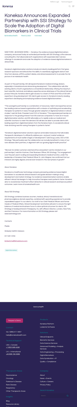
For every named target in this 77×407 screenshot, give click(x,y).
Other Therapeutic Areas (15, 391)
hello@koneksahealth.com (16, 335)
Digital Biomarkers (11, 250)
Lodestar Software (47, 327)
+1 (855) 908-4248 (13, 347)
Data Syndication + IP (48, 358)
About (42, 375)
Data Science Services (48, 343)
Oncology (9, 378)
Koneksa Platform (47, 324)
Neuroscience (11, 375)
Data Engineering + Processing (52, 352)
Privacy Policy (45, 385)
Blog (7, 401)
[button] (73, 6)
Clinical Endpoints (46, 337)
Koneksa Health (12, 35)
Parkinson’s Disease (14, 381)
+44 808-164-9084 (13, 354)
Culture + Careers (46, 381)
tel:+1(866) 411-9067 (13, 332)
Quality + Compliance (48, 361)
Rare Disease (11, 385)
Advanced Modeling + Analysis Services (51, 348)
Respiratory (10, 388)
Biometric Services (47, 340)
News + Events (45, 378)
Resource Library (12, 404)
